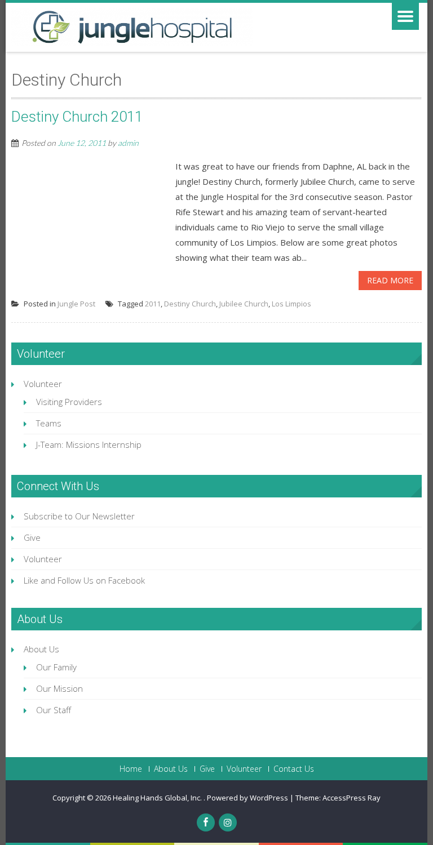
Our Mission (59, 688)
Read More (390, 280)
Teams (48, 423)
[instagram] (228, 822)
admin (128, 143)
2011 (153, 304)
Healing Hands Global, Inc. (158, 798)
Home (131, 769)
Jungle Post (76, 304)
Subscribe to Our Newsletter (79, 516)
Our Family (56, 667)
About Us (41, 649)
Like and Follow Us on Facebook (84, 580)
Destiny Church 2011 (77, 116)
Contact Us (293, 769)
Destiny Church (190, 304)
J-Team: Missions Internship (89, 444)
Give (32, 537)
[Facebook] (206, 822)
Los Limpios (291, 304)
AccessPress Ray (351, 798)
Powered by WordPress (247, 798)
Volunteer (43, 383)
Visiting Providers (69, 401)
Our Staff (53, 709)
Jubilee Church (243, 304)
